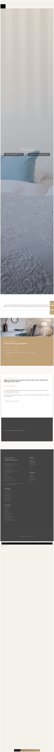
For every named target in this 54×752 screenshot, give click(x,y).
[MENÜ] (3, 6)
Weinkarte (31, 477)
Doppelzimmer (32, 461)
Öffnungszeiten (7, 507)
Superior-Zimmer (33, 463)
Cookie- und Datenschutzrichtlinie (11, 520)
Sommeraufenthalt (8, 497)
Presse (6, 512)
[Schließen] (27, 543)
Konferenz (31, 481)
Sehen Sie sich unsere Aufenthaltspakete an (39, 154)
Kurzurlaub (6, 492)
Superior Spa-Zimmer (33, 464)
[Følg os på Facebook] (25, 533)
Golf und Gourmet (8, 494)
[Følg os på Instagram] (5, 546)
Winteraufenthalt (8, 500)
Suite (31, 467)
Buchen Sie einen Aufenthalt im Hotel (14, 154)
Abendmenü (32, 476)
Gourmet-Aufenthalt (8, 490)
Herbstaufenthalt (8, 498)
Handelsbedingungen (8, 518)
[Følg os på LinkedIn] (8, 546)
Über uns (6, 508)
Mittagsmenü (32, 474)
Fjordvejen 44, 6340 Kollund (10, 465)
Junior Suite (32, 466)
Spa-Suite (31, 469)
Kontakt (6, 521)
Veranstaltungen (33, 479)
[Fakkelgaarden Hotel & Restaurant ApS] (6, 5)
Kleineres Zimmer (33, 459)
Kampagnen (7, 510)
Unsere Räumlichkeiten (9, 513)
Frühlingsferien (7, 495)
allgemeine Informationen (9, 516)
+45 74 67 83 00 (10, 386)
